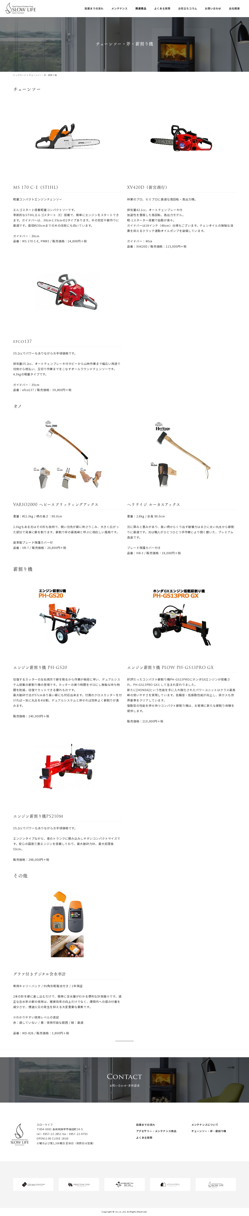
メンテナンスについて (204, 1124)
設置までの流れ (145, 1124)
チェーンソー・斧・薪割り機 (208, 1131)
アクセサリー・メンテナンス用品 (156, 1131)
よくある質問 (144, 1137)
